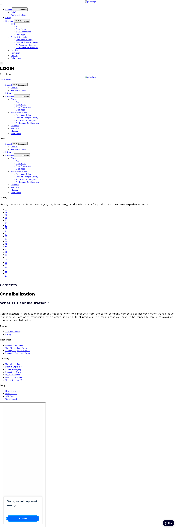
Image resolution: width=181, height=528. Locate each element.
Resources (9, 21)
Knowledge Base (18, 15)
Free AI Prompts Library (27, 42)
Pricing (8, 17)
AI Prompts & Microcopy (27, 47)
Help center (16, 58)
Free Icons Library (24, 40)
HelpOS (14, 12)
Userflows (15, 50)
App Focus (21, 29)
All (17, 26)
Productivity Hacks (19, 37)
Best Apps (20, 34)
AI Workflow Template (26, 45)
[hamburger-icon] (1, 4)
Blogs (13, 24)
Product (8, 9)
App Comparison (23, 32)
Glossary (14, 55)
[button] (5, 74)
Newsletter (15, 53)
